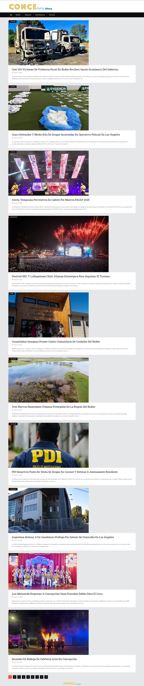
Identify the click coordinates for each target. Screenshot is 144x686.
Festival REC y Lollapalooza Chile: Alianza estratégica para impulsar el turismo (61, 276)
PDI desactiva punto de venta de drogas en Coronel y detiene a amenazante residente (65, 472)
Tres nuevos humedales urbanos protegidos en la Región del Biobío (53, 406)
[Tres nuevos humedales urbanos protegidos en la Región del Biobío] (72, 380)
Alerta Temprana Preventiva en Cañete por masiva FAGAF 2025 (50, 199)
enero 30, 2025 (18, 410)
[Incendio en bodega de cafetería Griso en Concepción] (72, 632)
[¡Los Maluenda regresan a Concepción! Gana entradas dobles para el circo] (72, 571)
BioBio (11, 293)
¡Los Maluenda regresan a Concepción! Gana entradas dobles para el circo (57, 593)
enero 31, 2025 (18, 72)
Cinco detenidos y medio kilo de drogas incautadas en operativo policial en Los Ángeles (66, 134)
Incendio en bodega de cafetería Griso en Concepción (44, 659)
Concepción (13, 358)
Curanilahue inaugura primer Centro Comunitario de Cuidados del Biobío (56, 341)
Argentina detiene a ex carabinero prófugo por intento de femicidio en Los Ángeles (63, 537)
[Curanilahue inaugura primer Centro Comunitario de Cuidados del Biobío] (72, 314)
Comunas (12, 21)
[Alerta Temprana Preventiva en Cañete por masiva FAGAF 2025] (72, 173)
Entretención (13, 217)
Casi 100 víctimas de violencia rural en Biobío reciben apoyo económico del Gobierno (65, 69)
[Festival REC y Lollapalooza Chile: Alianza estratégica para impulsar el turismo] (72, 244)
